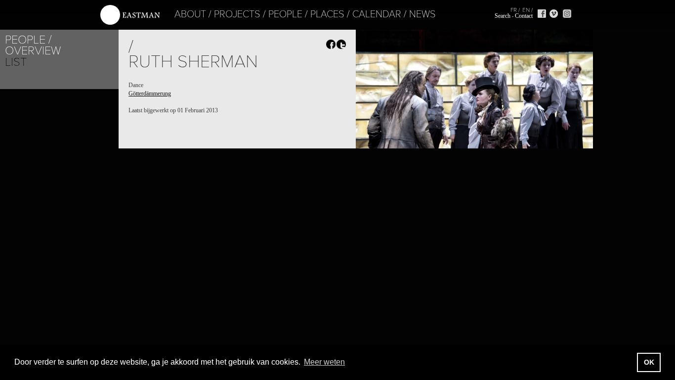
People (285, 14)
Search (502, 15)
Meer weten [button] (324, 362)
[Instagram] (567, 13)
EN (526, 9)
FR (513, 9)
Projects (237, 14)
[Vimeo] (553, 13)
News (422, 14)
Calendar (376, 14)
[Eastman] (130, 15)
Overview (33, 51)
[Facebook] (542, 13)
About (190, 14)
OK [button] (649, 362)
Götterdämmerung (149, 93)
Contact (524, 15)
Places (327, 14)
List (16, 62)
